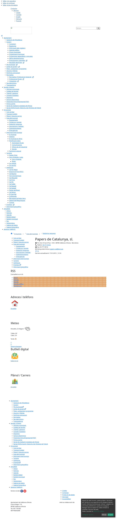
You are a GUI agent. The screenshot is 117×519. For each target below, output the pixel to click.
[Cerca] (98, 28)
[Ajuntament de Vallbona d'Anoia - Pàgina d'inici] (21, 30)
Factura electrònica (19, 436)
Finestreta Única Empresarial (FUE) (24, 438)
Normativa (16, 417)
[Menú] (2, 36)
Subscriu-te (14, 361)
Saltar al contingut (9, 3)
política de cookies (98, 511)
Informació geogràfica (20, 267)
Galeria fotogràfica (19, 485)
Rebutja (104, 514)
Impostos (16, 434)
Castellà (18, 15)
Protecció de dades (68, 495)
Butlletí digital (17, 475)
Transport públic (18, 240)
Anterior (13, 346)
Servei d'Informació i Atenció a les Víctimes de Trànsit (30, 444)
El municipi (18, 234)
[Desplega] (23, 234)
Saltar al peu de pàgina (10, 5)
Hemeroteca (17, 481)
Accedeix (13, 309)
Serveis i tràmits (16, 423)
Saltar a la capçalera (9, 1)
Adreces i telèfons (16, 487)
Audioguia (16, 263)
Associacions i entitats (23, 252)
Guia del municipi (32, 234)
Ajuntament (14, 401)
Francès (18, 21)
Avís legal (65, 497)
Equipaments (20, 246)
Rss (14, 479)
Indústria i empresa (49, 233)
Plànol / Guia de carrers (21, 242)
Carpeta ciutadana (19, 432)
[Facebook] (21, 491)
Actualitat (14, 467)
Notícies (16, 280)
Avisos (15, 278)
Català (18, 13)
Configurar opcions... (88, 514)
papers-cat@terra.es (56, 249)
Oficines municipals (19, 425)
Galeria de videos (19, 483)
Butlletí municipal (19, 477)
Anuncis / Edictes (18, 413)
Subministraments (22, 255)
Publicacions (17, 286)
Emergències (20, 257)
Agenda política (18, 284)
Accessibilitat (66, 499)
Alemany (19, 19)
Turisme (16, 261)
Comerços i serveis (22, 248)
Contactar (14, 9)
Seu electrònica (18, 419)
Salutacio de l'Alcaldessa (21, 403)
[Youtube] (24, 491)
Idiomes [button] (16, 11)
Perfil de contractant (20, 415)
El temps (16, 265)
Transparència (18, 421)
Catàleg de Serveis (19, 427)
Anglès (18, 17)
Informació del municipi (21, 259)
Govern (15, 405)
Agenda (15, 282)
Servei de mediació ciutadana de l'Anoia (26, 442)
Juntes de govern (18, 409)
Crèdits (64, 491)
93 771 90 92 (47, 245)
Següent (18, 346)
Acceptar (110, 514)
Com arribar (17, 238)
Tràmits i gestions (19, 430)
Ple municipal (17, 407)
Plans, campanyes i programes (23, 411)
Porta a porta (17, 440)
